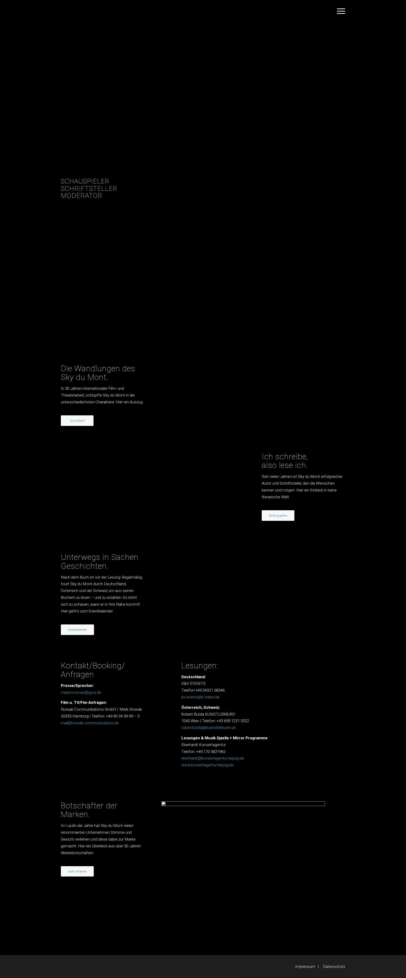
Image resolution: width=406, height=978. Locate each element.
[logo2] (74, 10)
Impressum (305, 966)
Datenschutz (334, 966)
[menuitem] (339, 10)
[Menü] (339, 10)
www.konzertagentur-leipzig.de (207, 765)
